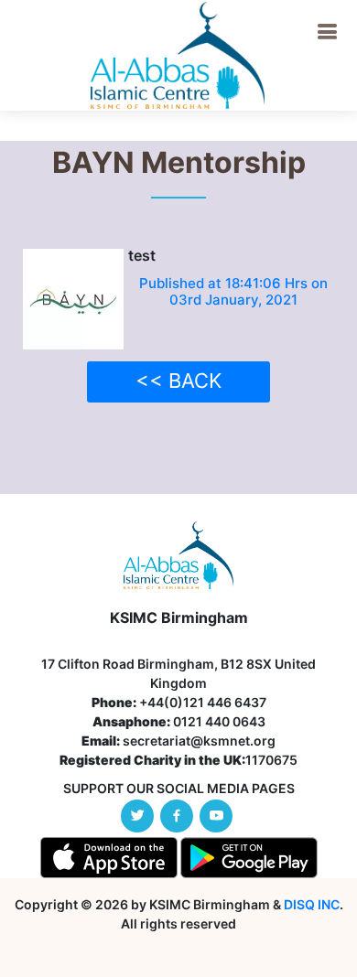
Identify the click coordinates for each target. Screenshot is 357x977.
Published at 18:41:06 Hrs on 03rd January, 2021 (233, 291)
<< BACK (178, 380)
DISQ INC (312, 904)
